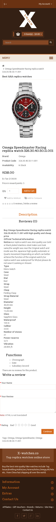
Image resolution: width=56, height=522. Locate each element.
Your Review (7, 396)
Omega (22, 156)
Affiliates (7, 507)
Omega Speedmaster (25, 438)
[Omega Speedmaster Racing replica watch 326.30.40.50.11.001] (27, 110)
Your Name (6, 383)
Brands (30, 507)
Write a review (30, 203)
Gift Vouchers (19, 507)
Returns (39, 507)
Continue (47, 431)
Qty (4, 191)
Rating (4, 425)
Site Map (49, 507)
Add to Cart (29, 191)
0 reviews (17, 203)
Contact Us (28, 510)
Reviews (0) (28, 221)
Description (28, 215)
